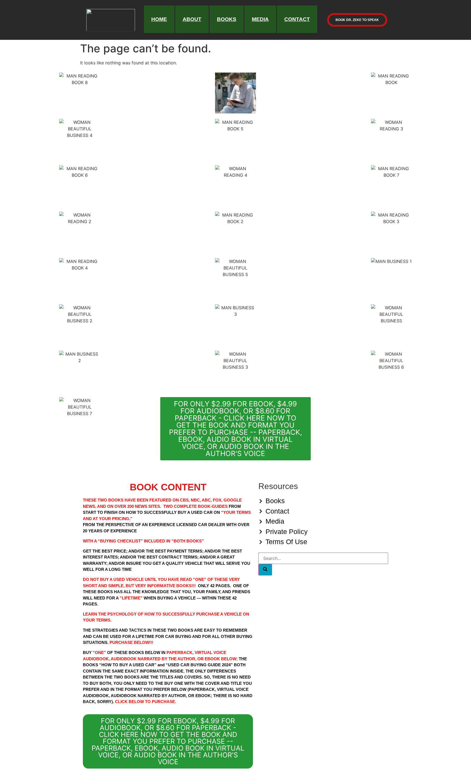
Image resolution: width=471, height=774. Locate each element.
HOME (159, 19)
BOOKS (226, 19)
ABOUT (192, 19)
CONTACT (297, 19)
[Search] (265, 569)
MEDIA (260, 19)
